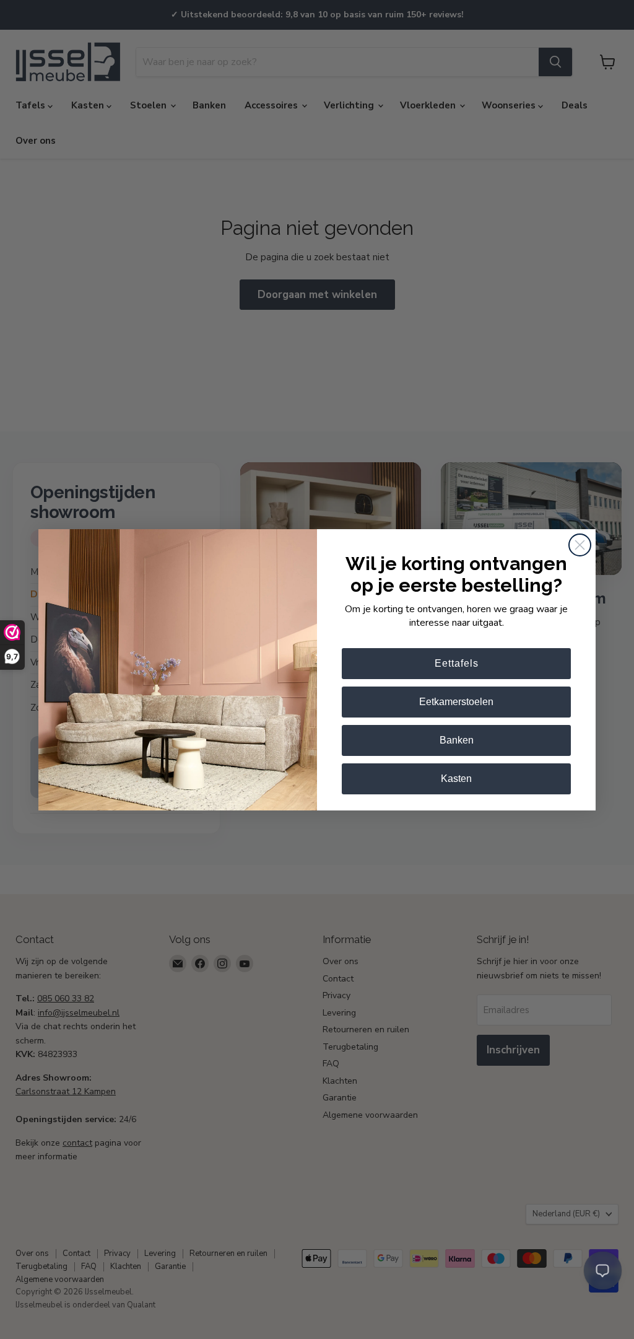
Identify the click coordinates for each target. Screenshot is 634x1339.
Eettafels (457, 663)
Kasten (456, 778)
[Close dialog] (580, 545)
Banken (457, 740)
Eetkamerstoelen (456, 701)
